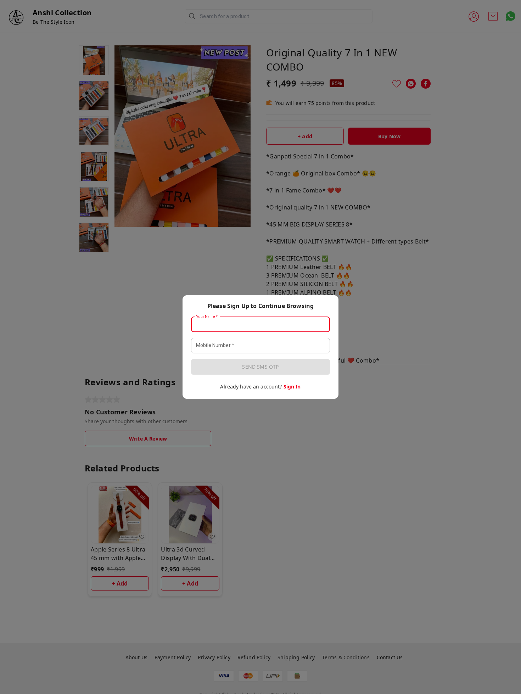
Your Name (207, 317)
